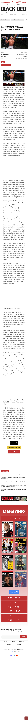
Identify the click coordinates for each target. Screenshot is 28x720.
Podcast (25, 18)
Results (9, 18)
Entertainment (13, 14)
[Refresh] (26, 718)
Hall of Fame (3, 18)
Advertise (9, 644)
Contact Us (18, 644)
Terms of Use (21, 641)
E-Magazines (6, 2)
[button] (26, 20)
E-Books (16, 2)
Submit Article (24, 14)
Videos (24, 2)
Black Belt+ (15, 18)
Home (2, 14)
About (6, 641)
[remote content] (13, 168)
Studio (20, 18)
